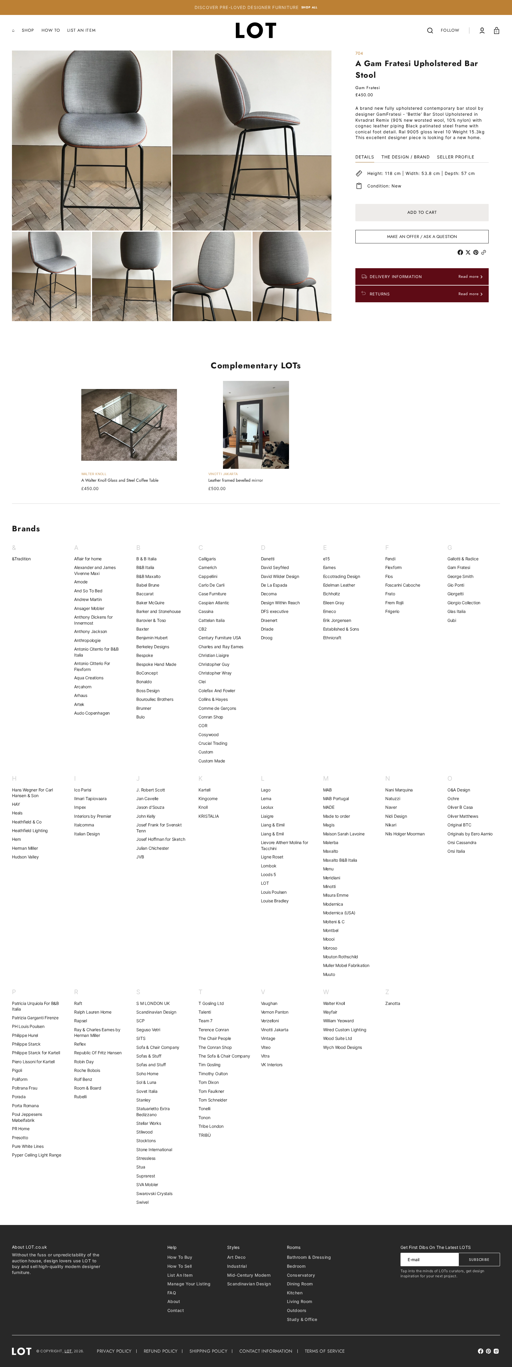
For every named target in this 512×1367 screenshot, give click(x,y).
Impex (80, 807)
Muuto (329, 974)
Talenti (204, 1011)
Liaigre (267, 816)
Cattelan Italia (211, 620)
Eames (329, 567)
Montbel (331, 930)
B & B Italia (146, 558)
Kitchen (294, 1292)
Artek (79, 704)
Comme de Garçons (217, 708)
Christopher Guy (213, 664)
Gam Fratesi (458, 567)
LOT (265, 883)
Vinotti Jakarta (274, 1029)
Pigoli (17, 1070)
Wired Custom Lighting (344, 1029)
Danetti (268, 558)
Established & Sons (341, 628)
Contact (175, 1310)
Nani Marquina (399, 789)
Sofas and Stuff (151, 1064)
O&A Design (458, 789)
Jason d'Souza (150, 807)
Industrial (237, 1266)
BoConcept (147, 672)
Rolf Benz (83, 1079)
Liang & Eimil (273, 824)
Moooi (328, 939)
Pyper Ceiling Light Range (36, 1154)
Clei (201, 681)
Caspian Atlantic (213, 602)
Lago (265, 789)
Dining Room (300, 1283)
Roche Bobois (87, 1070)
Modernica (333, 904)
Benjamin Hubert (152, 637)
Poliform (19, 1079)
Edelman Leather (339, 585)
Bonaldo (144, 681)
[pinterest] (477, 252)
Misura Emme (336, 895)
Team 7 (205, 1020)
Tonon (204, 1117)
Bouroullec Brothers (154, 699)
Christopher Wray (215, 672)
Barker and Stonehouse (158, 611)
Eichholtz (331, 593)
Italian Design (87, 833)
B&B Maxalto (148, 576)
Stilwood (144, 1131)
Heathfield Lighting (30, 830)
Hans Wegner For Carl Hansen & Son (32, 792)
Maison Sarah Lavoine (344, 833)
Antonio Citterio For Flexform (92, 666)
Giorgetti (455, 593)
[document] (171, 186)
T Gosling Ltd (211, 1003)
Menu (328, 868)
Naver (391, 807)
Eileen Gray (333, 602)
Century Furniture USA (219, 637)
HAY (16, 804)
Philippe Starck (26, 1043)
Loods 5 (268, 874)
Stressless (145, 1158)
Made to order (336, 816)
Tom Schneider (212, 1099)
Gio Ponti (455, 585)
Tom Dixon (208, 1082)
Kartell (204, 789)
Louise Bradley (275, 900)
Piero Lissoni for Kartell (33, 1061)
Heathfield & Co (27, 821)
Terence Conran (213, 1029)
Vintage (268, 1038)
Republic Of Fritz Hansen (97, 1052)
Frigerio (392, 611)
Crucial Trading (212, 743)
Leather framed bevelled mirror (235, 480)
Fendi (390, 558)
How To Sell (179, 1266)
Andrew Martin (88, 599)
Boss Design (148, 690)
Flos (389, 576)
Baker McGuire (150, 602)
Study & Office (302, 1319)
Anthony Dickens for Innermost (93, 619)
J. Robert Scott (150, 789)
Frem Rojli (394, 602)
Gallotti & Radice (463, 558)
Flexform (393, 567)
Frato (390, 593)
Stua (140, 1166)
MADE (328, 807)
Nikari (390, 824)
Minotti (329, 886)
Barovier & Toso (151, 620)
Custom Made (211, 760)
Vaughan (269, 1003)
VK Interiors (272, 1064)
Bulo (140, 716)
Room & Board (87, 1087)
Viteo (265, 1047)
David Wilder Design (280, 576)
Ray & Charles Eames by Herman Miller (97, 1032)
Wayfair (330, 1011)
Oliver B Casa (460, 807)
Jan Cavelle (147, 798)
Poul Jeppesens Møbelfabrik (27, 1117)
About (173, 1301)
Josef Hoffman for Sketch (160, 839)
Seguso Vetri (148, 1029)
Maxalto (330, 851)
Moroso (330, 948)
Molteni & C (334, 921)
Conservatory (301, 1275)
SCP (140, 1020)
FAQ (171, 1292)
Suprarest (145, 1175)
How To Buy (179, 1257)
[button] (430, 30)
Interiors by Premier (92, 816)
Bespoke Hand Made (156, 664)
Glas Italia (456, 611)
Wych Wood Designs (342, 1047)
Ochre (453, 798)
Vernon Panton (274, 1011)
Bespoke (144, 655)
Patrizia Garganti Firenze (35, 1017)
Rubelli (80, 1096)
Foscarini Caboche (402, 585)
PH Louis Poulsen (28, 1026)
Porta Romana (25, 1105)
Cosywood (208, 734)
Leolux (267, 807)
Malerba (331, 842)
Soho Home (147, 1073)
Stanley (143, 1099)
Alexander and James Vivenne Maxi (94, 570)
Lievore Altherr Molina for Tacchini (284, 845)
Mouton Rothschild (340, 956)
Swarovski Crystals (154, 1193)
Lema (266, 798)
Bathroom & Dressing (309, 1257)
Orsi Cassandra (461, 842)
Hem (16, 839)
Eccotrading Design (341, 576)
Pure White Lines (28, 1146)
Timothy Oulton (212, 1073)
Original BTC (459, 824)
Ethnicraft (332, 637)
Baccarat (144, 593)
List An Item (179, 1275)
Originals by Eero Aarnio (470, 833)
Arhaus (80, 695)
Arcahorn (82, 686)
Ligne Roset (272, 856)
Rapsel (80, 1020)
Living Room (299, 1301)
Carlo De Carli (211, 585)
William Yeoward (338, 1020)
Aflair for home (88, 558)
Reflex (80, 1043)
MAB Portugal (336, 798)
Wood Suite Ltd (337, 1038)
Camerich (207, 567)
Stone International (154, 1149)
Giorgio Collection (463, 602)
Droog (267, 637)
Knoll (202, 807)
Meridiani (331, 877)
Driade (267, 628)
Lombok (268, 865)
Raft (78, 1003)
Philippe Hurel (25, 1035)
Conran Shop (210, 716)
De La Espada (274, 585)
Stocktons (145, 1140)
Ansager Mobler (89, 608)
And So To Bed (88, 590)
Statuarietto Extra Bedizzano (152, 1111)
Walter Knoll (334, 1003)
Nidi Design (396, 816)
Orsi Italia (456, 851)
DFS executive (274, 611)
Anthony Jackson (90, 631)
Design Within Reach (280, 602)
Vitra (265, 1055)
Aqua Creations (88, 677)
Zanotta (392, 1003)
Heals (17, 812)
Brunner (143, 708)
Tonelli (204, 1108)
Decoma (269, 593)
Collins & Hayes (212, 699)
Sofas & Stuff (148, 1055)
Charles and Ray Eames (220, 646)
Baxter (142, 628)
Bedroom (296, 1266)
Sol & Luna (146, 1082)
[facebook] (461, 252)
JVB (140, 856)
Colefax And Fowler (216, 690)
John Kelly (145, 816)
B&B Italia (145, 567)
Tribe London (211, 1126)
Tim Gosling (209, 1064)
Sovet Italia (147, 1091)
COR (202, 725)
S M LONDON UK (152, 1003)
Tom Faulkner (211, 1091)
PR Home (21, 1128)
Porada (19, 1096)
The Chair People (214, 1038)
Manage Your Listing (188, 1283)
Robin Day (84, 1061)
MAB (327, 789)
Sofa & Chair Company (157, 1047)
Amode (81, 581)
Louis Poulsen (274, 892)
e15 (326, 558)
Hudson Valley (25, 856)
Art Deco (236, 1257)
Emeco (329, 611)
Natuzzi (392, 798)
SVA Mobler (147, 1184)
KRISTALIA (208, 816)
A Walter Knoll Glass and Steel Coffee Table (119, 480)
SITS (140, 1038)
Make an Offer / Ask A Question (422, 236)
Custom (205, 751)
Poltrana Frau (24, 1087)
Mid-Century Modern (249, 1275)
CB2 (202, 628)
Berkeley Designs (152, 646)
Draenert (269, 620)
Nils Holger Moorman (405, 833)
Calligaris (207, 558)
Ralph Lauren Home (92, 1011)
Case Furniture (212, 593)
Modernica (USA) (339, 912)
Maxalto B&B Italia (340, 860)
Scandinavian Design (156, 1011)
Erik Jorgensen (337, 620)
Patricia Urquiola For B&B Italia (35, 1006)
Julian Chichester (152, 848)
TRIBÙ (204, 1135)
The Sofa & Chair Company (224, 1055)
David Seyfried (275, 567)
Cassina (205, 611)
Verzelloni (270, 1020)
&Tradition (21, 558)
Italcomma (84, 824)
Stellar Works (148, 1123)
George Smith (460, 576)
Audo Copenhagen (92, 712)
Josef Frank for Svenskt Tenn (158, 827)
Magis (328, 824)
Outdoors (296, 1310)
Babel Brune (147, 585)
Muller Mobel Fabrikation (346, 965)
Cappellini (207, 576)
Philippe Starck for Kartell (36, 1052)
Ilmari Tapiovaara (90, 798)
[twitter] (469, 252)
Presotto (20, 1137)
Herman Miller (25, 848)
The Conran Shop (215, 1047)
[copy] (485, 252)
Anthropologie (87, 640)
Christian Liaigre (213, 655)
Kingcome (207, 798)
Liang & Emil (272, 833)
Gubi (451, 620)
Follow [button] (450, 30)
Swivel (142, 1202)
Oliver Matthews (462, 816)
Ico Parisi (82, 789)
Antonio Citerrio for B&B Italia (96, 651)
